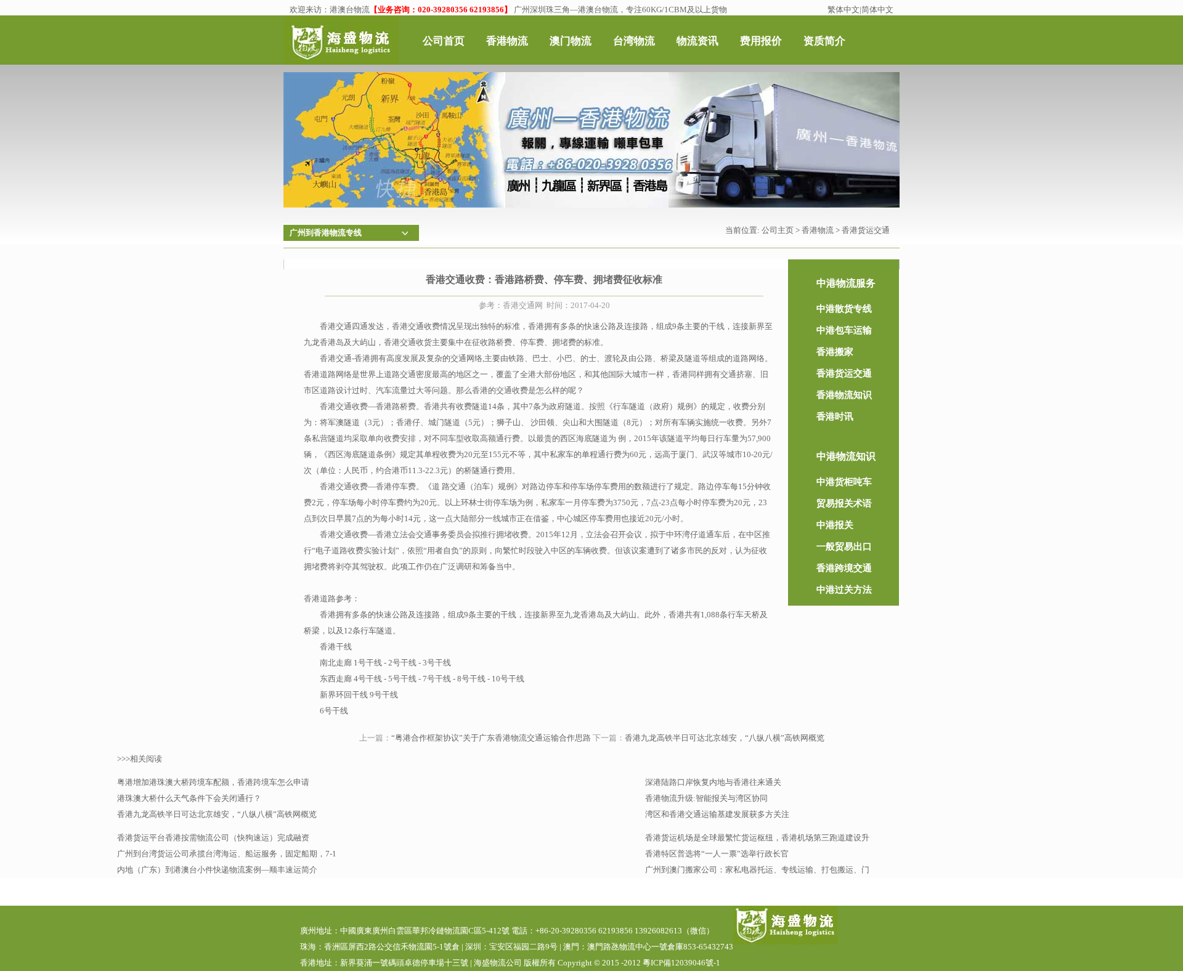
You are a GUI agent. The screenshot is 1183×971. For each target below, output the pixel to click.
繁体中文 (843, 9)
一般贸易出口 (844, 546)
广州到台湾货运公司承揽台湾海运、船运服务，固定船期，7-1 (226, 853)
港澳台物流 (350, 9)
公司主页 (778, 230)
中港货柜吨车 (844, 482)
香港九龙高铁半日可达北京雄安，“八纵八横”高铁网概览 (724, 737)
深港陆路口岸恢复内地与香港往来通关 (713, 782)
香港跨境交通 (844, 568)
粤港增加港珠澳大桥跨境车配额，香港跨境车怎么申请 (213, 782)
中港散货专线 (844, 309)
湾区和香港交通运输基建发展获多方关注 (717, 814)
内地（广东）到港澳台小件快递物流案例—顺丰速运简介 (217, 869)
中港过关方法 (844, 590)
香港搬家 (834, 352)
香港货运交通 (866, 230)
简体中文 (877, 9)
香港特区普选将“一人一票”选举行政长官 (717, 853)
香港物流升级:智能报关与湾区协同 (706, 798)
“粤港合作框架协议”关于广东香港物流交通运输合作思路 (491, 737)
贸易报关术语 (844, 503)
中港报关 (834, 525)
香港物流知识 (844, 395)
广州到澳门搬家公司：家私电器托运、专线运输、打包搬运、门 (757, 869)
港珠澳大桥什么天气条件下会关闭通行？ (189, 798)
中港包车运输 (844, 330)
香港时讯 (834, 416)
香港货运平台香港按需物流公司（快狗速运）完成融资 (213, 837)
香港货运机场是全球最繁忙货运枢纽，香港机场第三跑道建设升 (757, 837)
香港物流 (818, 230)
